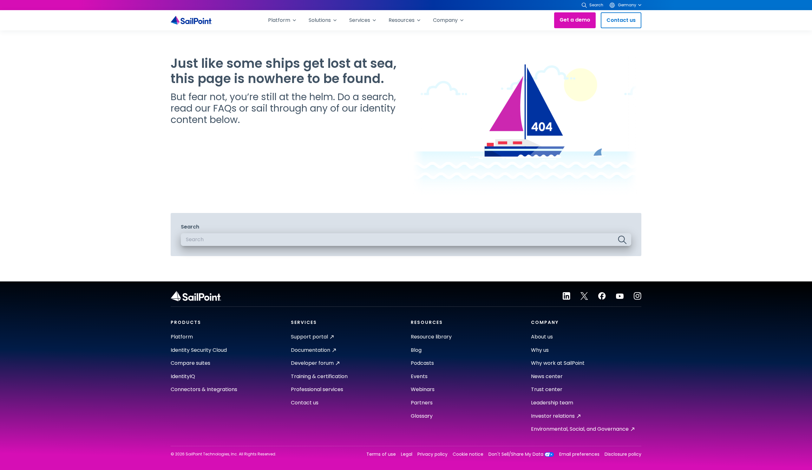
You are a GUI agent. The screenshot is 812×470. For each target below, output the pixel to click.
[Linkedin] (566, 296)
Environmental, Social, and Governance (580, 429)
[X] (584, 296)
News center (547, 376)
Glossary (422, 416)
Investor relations (553, 416)
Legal (406, 454)
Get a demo (575, 19)
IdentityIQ (183, 376)
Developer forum (312, 363)
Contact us (621, 20)
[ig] (637, 296)
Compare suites (190, 363)
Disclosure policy (623, 454)
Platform (182, 336)
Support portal (309, 336)
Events (419, 376)
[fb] (602, 296)
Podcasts (422, 363)
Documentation (310, 350)
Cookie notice (468, 454)
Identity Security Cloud (199, 350)
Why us (540, 350)
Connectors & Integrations (204, 389)
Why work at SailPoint (558, 363)
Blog (416, 350)
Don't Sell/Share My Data (515, 454)
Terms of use (381, 454)
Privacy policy (432, 454)
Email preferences (579, 454)
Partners (422, 402)
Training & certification (319, 376)
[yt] (620, 296)
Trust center (546, 389)
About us (542, 336)
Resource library (431, 336)
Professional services (317, 389)
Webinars (423, 389)
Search (190, 226)
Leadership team (552, 402)
